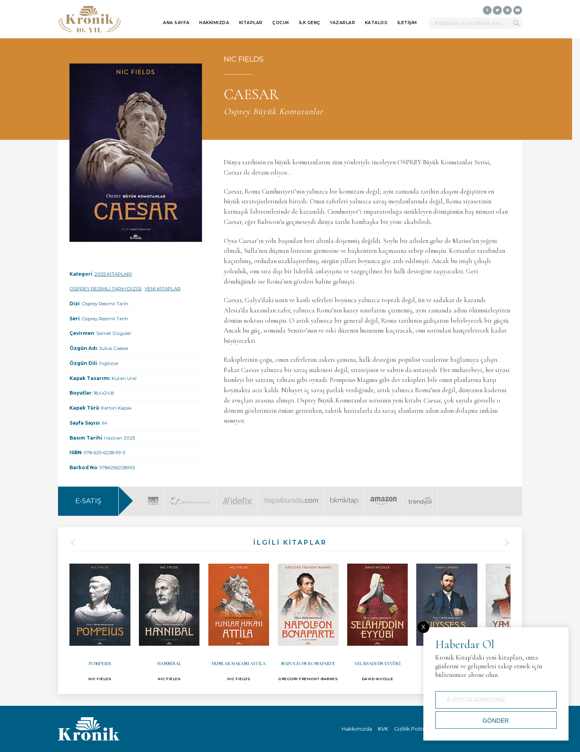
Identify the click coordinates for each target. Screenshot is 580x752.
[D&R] (153, 496)
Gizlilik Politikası (414, 729)
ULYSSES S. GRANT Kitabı (446, 619)
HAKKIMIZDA (214, 22)
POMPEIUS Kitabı (99, 619)
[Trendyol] (419, 496)
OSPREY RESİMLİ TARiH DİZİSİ (105, 288)
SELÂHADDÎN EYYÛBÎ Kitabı (377, 619)
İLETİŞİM (407, 22)
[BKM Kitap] (344, 496)
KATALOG (376, 22)
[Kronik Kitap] (89, 19)
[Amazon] (383, 496)
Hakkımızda (357, 729)
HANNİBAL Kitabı (169, 619)
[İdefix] (238, 496)
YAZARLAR (342, 22)
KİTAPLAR (251, 22)
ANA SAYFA (176, 22)
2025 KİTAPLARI (113, 274)
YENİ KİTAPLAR (163, 288)
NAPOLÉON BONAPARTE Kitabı (308, 619)
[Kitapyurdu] (190, 496)
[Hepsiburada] (291, 496)
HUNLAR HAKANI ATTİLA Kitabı (238, 619)
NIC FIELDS (244, 59)
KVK (383, 729)
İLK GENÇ (309, 22)
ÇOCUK (280, 22)
